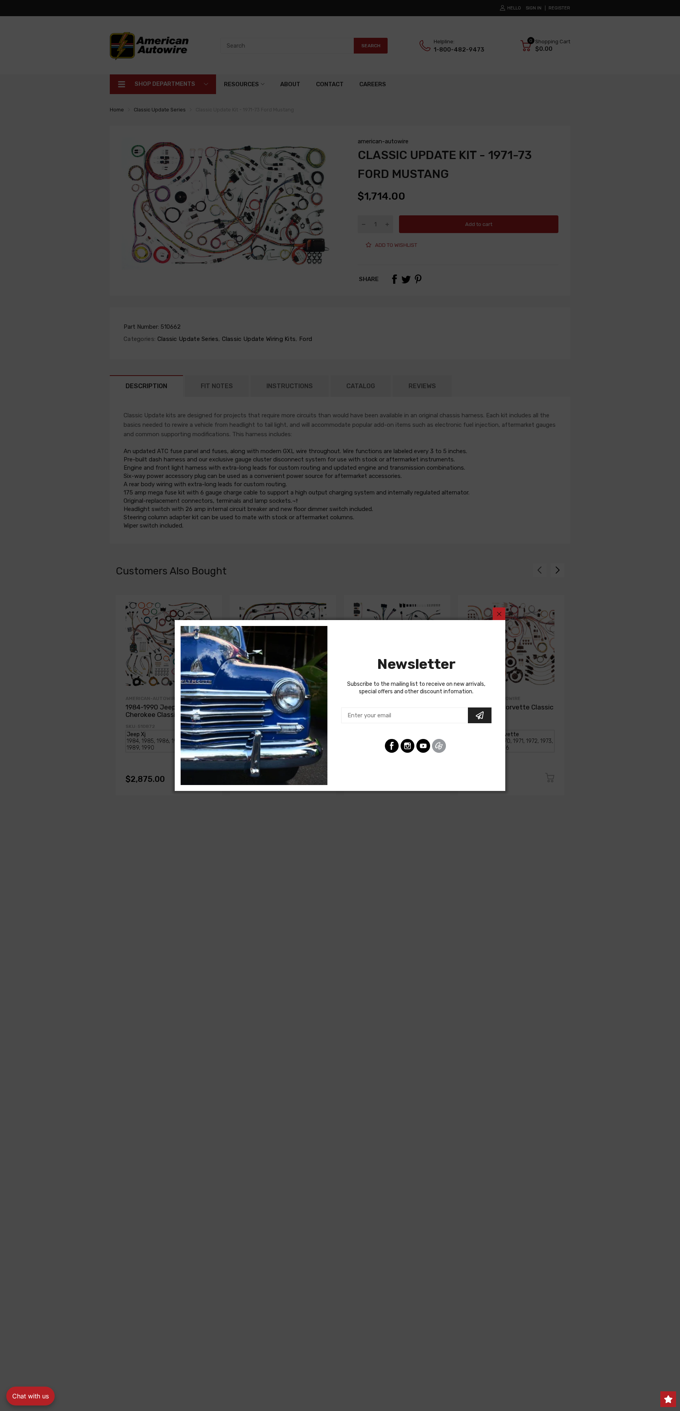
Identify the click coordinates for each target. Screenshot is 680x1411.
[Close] (499, 613)
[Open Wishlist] (668, 1399)
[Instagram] (407, 746)
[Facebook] (392, 746)
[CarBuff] (439, 746)
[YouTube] (423, 746)
